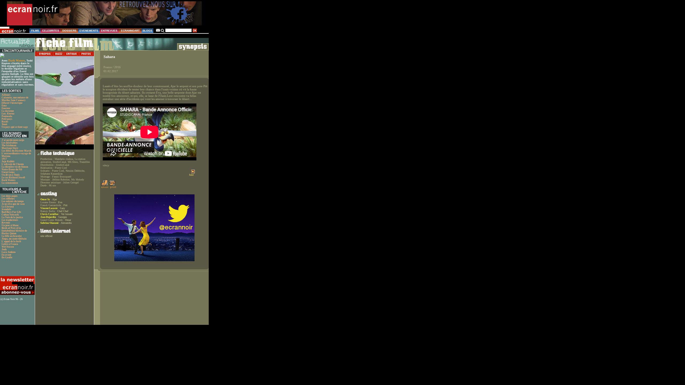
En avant (6, 254)
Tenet (4, 124)
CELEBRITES (50, 30)
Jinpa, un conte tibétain (14, 238)
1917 (4, 158)
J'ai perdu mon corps (13, 140)
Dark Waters (16, 60)
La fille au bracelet (12, 236)
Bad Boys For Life (11, 212)
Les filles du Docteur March (16, 150)
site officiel (46, 235)
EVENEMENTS (88, 30)
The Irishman (9, 145)
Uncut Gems (8, 172)
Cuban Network (10, 214)
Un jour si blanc (10, 225)
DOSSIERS (69, 30)
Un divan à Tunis (11, 175)
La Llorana (8, 206)
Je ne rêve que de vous (13, 204)
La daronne (8, 111)
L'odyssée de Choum (13, 164)
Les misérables (10, 142)
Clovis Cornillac (49, 214)
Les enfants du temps (13, 201)
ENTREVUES (109, 30)
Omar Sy (45, 199)
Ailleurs (6, 95)
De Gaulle (7, 257)
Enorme (6, 108)
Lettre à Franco (10, 244)
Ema (4, 105)
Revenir (6, 222)
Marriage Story (10, 148)
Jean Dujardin (48, 217)
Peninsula (7, 116)
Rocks (5, 121)
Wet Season (8, 246)
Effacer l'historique (12, 103)
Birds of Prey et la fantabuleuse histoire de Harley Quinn (14, 231)
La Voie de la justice (12, 217)
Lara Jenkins (9, 252)
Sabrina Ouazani (49, 223)
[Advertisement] (14, 269)
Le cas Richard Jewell (13, 177)
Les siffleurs (8, 198)
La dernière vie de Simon (15, 166)
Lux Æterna (8, 113)
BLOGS (147, 30)
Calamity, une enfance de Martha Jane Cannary (15, 99)
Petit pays (7, 119)
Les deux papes (10, 196)
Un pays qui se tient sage (15, 127)
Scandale (6, 209)
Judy (4, 249)
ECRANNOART (130, 30)
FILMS (35, 30)
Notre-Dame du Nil (12, 169)
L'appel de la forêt (11, 241)
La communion (10, 183)
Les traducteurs (10, 220)
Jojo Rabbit (8, 161)
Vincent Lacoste (49, 208)
